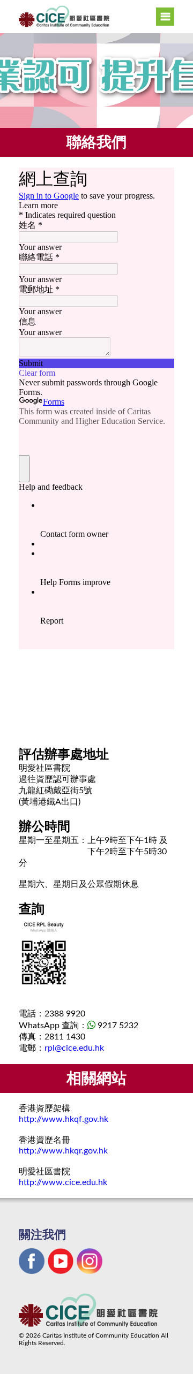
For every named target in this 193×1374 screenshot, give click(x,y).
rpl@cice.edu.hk (74, 1048)
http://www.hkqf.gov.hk (63, 1119)
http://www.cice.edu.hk (63, 1182)
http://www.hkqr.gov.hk (63, 1151)
